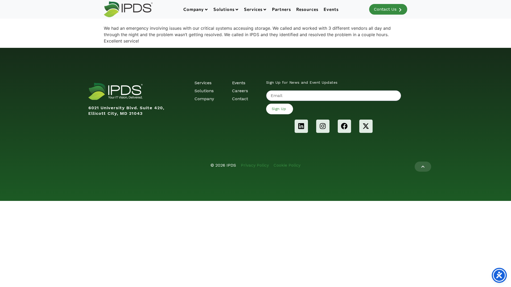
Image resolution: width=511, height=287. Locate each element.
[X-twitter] (366, 126)
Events (331, 9)
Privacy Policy (255, 165)
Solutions (223, 9)
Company (193, 9)
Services (253, 9)
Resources (307, 9)
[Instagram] (322, 126)
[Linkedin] (301, 126)
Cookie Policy (287, 165)
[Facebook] (344, 126)
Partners (281, 9)
